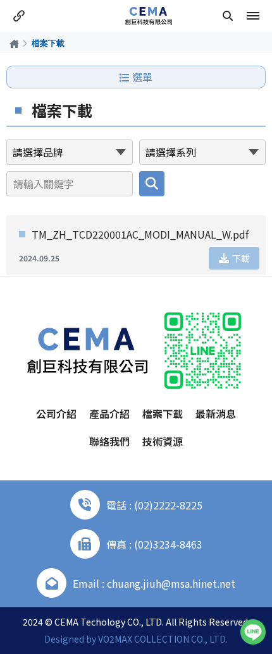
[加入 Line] (253, 632)
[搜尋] (227, 16)
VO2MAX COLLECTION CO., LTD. (163, 639)
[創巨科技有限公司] (148, 16)
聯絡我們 (109, 441)
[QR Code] (202, 350)
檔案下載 (162, 413)
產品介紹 (109, 413)
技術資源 (162, 441)
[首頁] (14, 43)
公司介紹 (56, 413)
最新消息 (215, 413)
